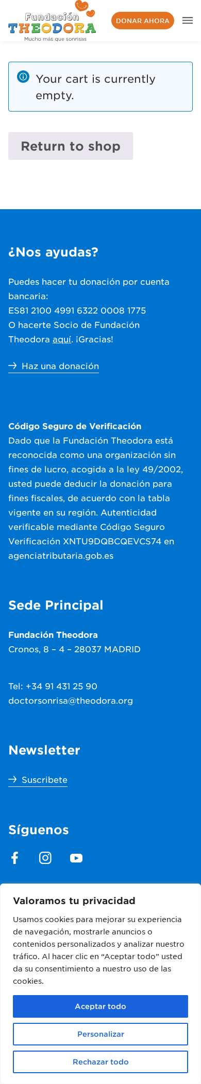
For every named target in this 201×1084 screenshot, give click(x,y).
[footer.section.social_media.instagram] (45, 858)
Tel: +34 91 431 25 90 (52, 686)
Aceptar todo (100, 1006)
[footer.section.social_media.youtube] (76, 858)
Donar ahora (143, 20)
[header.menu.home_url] (52, 21)
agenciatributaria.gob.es (60, 555)
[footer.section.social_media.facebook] (14, 858)
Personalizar (100, 1034)
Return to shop (71, 145)
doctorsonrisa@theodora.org (70, 700)
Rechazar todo (101, 1061)
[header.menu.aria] (187, 20)
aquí (62, 339)
